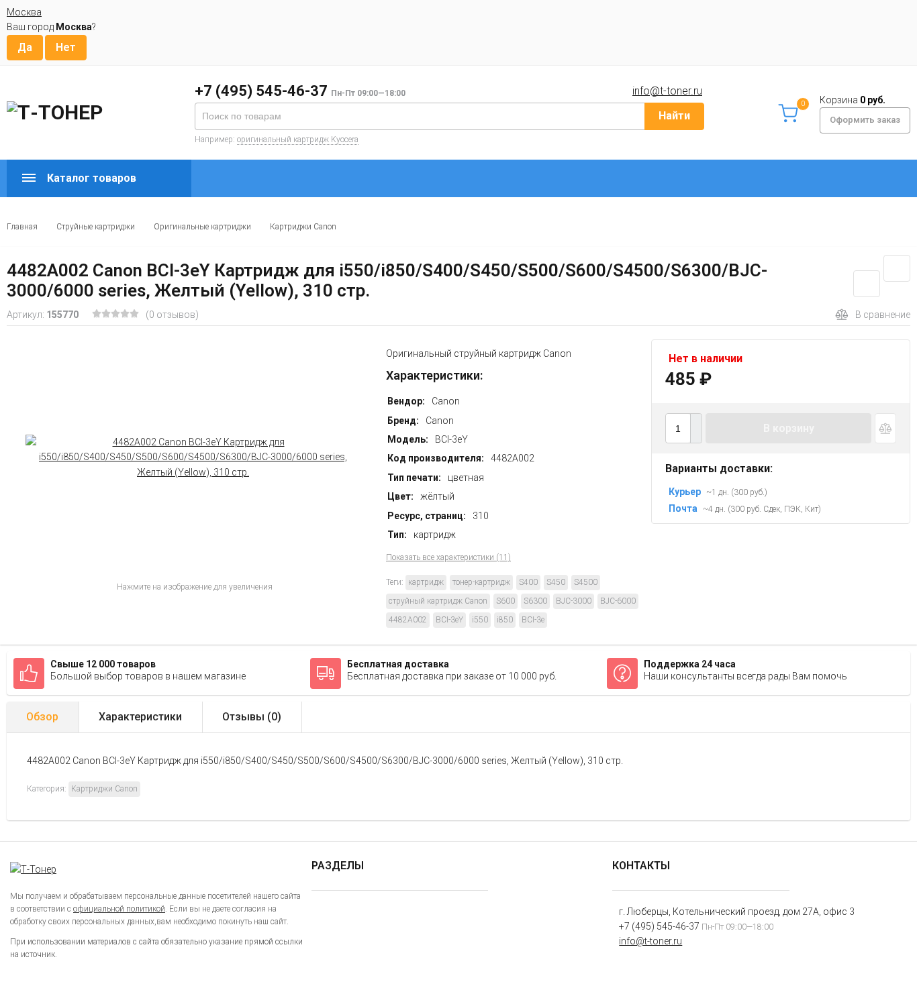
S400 (528, 582)
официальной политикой (119, 909)
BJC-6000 (618, 601)
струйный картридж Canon (438, 601)
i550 (480, 619)
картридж (426, 582)
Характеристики (140, 716)
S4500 (585, 582)
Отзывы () (251, 716)
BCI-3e (533, 619)
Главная (22, 226)
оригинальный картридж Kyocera (297, 139)
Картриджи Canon (303, 226)
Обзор (42, 716)
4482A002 (408, 619)
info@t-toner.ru (667, 91)
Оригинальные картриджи (202, 226)
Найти (674, 115)
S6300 (535, 601)
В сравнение (882, 314)
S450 (555, 582)
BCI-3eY (449, 619)
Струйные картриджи (95, 226)
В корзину (788, 428)
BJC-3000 (573, 601)
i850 (505, 619)
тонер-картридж (481, 582)
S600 (505, 601)
